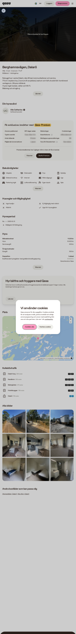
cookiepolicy (49, 319)
